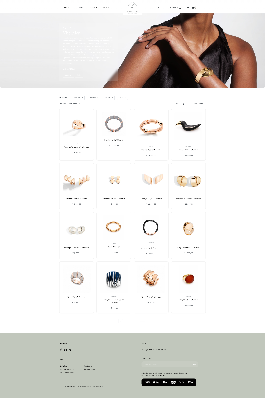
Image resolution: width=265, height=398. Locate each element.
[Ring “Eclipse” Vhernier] (151, 279)
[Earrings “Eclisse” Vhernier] (77, 180)
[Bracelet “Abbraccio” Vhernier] (77, 126)
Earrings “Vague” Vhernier (151, 199)
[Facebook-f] (61, 350)
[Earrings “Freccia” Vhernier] (114, 180)
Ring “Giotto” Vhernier (188, 300)
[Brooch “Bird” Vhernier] (188, 126)
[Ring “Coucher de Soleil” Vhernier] (114, 279)
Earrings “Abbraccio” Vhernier (188, 199)
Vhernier (151, 143)
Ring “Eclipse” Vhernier (151, 297)
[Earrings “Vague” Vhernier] (151, 180)
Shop (64, 28)
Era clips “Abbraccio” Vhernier (76, 248)
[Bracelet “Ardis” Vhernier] (114, 124)
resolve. (100, 386)
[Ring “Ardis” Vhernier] (77, 279)
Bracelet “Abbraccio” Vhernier (76, 147)
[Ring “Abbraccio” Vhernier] (188, 229)
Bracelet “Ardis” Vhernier (114, 141)
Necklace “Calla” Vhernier (151, 249)
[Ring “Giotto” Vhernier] (188, 279)
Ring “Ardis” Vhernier (76, 297)
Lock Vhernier (114, 247)
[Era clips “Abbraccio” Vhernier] (77, 229)
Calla (151, 146)
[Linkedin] (70, 350)
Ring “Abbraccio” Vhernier (188, 248)
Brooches (188, 146)
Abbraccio (76, 143)
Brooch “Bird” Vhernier (188, 150)
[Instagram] (65, 350)
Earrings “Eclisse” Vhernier (76, 199)
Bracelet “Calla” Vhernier (151, 150)
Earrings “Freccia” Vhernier (114, 199)
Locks (114, 243)
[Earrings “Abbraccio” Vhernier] (188, 180)
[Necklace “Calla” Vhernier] (151, 227)
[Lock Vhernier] (114, 227)
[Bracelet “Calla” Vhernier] (151, 126)
